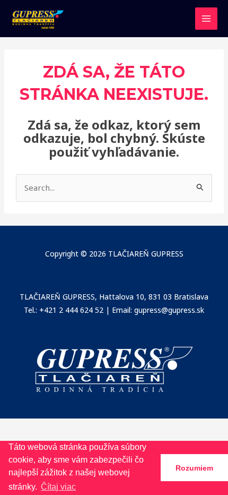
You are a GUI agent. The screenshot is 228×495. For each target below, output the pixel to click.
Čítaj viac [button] (58, 486)
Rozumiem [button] (194, 468)
